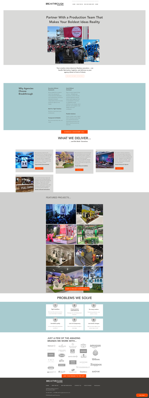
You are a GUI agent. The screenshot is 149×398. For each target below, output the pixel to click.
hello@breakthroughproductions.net (61, 392)
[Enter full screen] (82, 62)
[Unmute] (59, 62)
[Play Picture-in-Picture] (80, 62)
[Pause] (57, 62)
